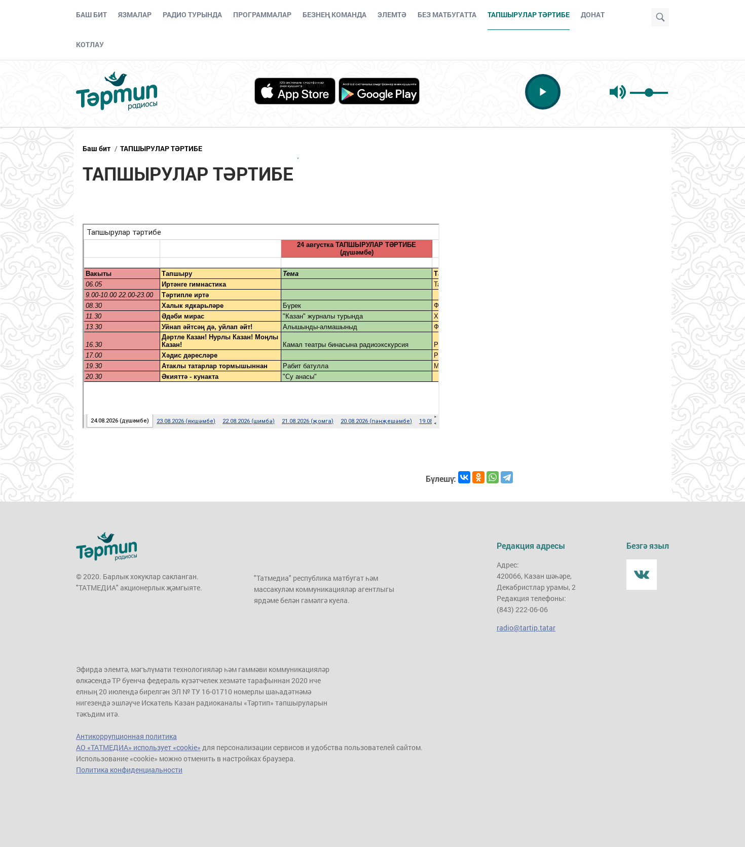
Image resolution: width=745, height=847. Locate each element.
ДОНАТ (593, 14)
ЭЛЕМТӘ (392, 14)
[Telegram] (507, 477)
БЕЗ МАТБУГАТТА (447, 14)
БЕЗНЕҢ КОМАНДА (334, 14)
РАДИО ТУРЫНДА (192, 14)
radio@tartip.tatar (526, 627)
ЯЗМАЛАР (135, 14)
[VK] (641, 574)
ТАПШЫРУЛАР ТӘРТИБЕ (161, 148)
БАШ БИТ (91, 14)
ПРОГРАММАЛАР (262, 14)
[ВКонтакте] (464, 477)
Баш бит (96, 148)
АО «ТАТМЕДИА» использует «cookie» (138, 747)
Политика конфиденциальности (129, 769)
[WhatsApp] (493, 477)
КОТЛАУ (90, 44)
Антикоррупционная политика (126, 736)
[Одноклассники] (478, 477)
